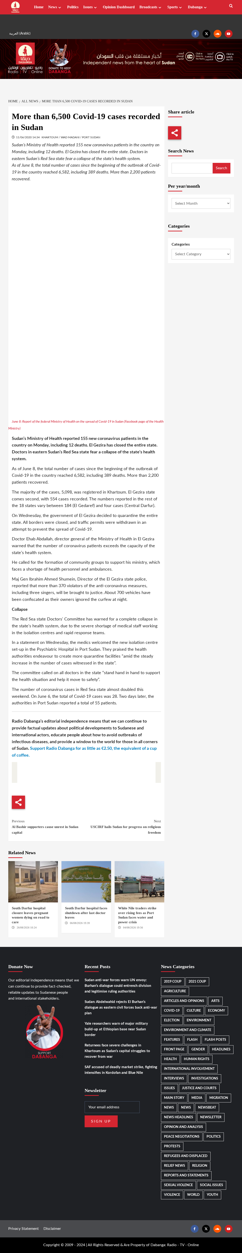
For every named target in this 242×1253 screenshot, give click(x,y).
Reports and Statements (186, 1175)
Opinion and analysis (183, 1127)
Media (196, 1098)
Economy (216, 1010)
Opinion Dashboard (119, 7)
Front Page (174, 1049)
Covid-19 (172, 1010)
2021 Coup (197, 981)
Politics (72, 7)
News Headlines (178, 1117)
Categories (181, 244)
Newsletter (210, 1117)
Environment (199, 1020)
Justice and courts (199, 1088)
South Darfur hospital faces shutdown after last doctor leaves (86, 912)
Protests (172, 1146)
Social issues (211, 1185)
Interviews (174, 1078)
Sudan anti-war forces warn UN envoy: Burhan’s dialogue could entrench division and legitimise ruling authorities (118, 985)
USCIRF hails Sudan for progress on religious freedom (126, 826)
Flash (192, 1039)
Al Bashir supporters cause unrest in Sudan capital (45, 826)
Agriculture (175, 991)
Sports (172, 7)
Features (172, 1039)
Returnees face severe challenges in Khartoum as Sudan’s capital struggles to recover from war (117, 1051)
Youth (212, 1195)
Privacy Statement (23, 1229)
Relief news (174, 1165)
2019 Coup (173, 981)
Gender (198, 1049)
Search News (181, 150)
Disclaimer (52, 1229)
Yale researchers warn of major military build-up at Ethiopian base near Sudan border (116, 1029)
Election (172, 1020)
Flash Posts (215, 1039)
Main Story (174, 1098)
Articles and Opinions (184, 1001)
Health (170, 1059)
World (193, 1195)
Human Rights (196, 1059)
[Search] (231, 6)
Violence (172, 1195)
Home (38, 7)
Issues (88, 7)
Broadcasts (148, 7)
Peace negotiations (181, 1136)
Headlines (221, 1049)
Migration (218, 1098)
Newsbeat (207, 1107)
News (52, 7)
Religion (199, 1165)
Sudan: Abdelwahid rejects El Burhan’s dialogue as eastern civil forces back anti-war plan (121, 1007)
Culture (194, 1010)
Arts (215, 1001)
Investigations (204, 1078)
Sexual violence (178, 1185)
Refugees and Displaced (185, 1156)
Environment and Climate (187, 1030)
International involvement (189, 1069)
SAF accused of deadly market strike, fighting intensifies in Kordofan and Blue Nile (121, 1070)
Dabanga (195, 7)
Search (221, 168)
